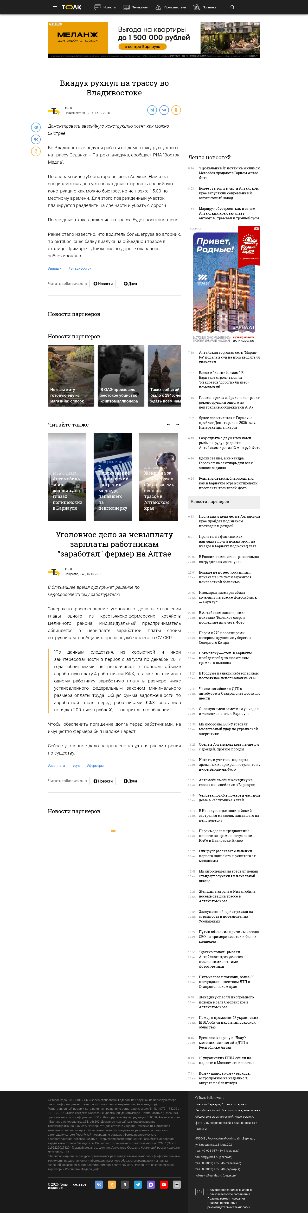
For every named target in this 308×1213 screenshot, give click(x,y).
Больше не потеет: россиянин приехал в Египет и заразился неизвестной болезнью (225, 577)
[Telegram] (152, 110)
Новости (109, 7)
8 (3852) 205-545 (213, 1163)
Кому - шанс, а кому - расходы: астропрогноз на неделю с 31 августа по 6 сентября (225, 1078)
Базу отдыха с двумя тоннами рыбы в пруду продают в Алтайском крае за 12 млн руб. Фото (229, 443)
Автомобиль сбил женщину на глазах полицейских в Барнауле (227, 782)
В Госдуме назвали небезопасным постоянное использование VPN (229, 675)
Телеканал (140, 7)
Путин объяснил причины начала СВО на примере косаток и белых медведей (229, 936)
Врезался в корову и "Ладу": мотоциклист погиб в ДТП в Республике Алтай (223, 1042)
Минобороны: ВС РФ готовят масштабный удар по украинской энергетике (228, 729)
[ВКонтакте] (164, 110)
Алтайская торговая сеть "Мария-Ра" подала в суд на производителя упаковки (229, 357)
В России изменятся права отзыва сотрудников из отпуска (229, 559)
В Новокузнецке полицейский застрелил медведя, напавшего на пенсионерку (114, 487)
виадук (54, 268)
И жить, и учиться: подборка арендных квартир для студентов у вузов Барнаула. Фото (229, 764)
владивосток (80, 268)
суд (76, 765)
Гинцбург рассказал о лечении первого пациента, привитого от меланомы (227, 856)
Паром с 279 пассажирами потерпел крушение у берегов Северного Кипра (225, 638)
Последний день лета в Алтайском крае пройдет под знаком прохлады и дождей (229, 521)
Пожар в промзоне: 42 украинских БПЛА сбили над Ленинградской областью (228, 1022)
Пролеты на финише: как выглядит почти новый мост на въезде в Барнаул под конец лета (228, 541)
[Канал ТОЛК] (130, 284)
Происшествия (175, 7)
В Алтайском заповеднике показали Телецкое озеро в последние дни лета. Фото (222, 617)
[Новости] (102, 284)
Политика (209, 7)
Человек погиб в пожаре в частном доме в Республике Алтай (229, 797)
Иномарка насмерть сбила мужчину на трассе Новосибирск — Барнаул (228, 597)
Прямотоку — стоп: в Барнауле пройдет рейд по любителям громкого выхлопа (225, 658)
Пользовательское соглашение (228, 1194)
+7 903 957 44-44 (213, 1150)
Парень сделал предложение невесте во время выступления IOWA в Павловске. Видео (227, 836)
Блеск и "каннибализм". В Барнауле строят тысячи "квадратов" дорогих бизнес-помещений (224, 379)
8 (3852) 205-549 (213, 1169)
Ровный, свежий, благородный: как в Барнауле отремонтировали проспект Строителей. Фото (228, 483)
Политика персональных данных (229, 1190)
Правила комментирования (226, 1198)
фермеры (95, 765)
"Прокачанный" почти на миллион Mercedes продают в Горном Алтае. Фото (229, 173)
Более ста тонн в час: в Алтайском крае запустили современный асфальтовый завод (229, 193)
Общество (71, 574)
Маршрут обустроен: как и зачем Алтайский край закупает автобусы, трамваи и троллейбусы (229, 213)
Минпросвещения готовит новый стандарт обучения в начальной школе (228, 876)
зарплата (56, 765)
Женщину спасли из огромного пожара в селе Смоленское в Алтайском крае (226, 1002)
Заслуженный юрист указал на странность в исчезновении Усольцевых (226, 916)
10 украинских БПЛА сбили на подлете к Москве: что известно (227, 1060)
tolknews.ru (216, 1098)
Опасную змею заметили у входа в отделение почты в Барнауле (229, 711)
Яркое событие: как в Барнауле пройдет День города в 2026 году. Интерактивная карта (227, 422)
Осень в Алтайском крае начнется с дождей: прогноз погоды (229, 746)
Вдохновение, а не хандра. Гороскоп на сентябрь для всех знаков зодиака (226, 463)
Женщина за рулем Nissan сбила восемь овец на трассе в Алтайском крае (159, 490)
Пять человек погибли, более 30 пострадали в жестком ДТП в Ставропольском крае (226, 982)
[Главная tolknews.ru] (71, 7)
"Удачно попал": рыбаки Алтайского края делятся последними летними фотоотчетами (221, 959)
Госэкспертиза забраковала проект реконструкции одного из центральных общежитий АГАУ (229, 402)
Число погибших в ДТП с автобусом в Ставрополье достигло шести (229, 693)
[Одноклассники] (176, 110)
